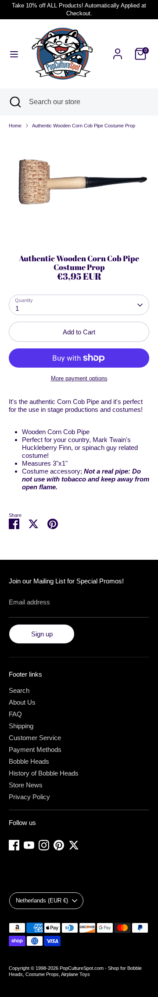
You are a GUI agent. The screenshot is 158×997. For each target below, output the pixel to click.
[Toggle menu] (14, 54)
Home (15, 125)
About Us (22, 702)
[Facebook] (14, 845)
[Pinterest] (59, 845)
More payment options (79, 378)
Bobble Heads (29, 761)
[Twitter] (73, 845)
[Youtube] (29, 845)
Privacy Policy (29, 796)
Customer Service (35, 737)
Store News (26, 785)
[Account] (117, 49)
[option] (79, 188)
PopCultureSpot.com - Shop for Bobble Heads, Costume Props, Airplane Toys (75, 971)
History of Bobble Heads (44, 773)
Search (19, 690)
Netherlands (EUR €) (42, 900)
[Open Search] (14, 102)
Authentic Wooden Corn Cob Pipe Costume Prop (83, 125)
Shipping (21, 726)
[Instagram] (44, 845)
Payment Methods (35, 749)
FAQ (15, 714)
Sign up (42, 634)
